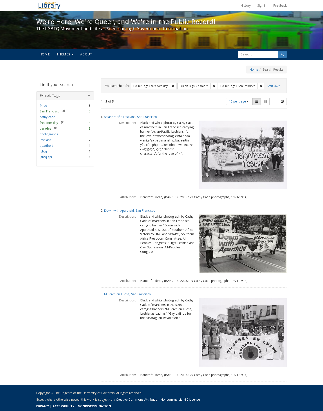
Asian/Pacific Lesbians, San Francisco (130, 117)
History (246, 5)
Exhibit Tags (50, 95)
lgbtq (43, 151)
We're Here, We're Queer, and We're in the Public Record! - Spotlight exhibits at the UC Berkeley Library (49, 5)
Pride (43, 105)
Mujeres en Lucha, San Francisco (127, 294)
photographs (49, 134)
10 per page (238, 101)
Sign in (262, 5)
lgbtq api (46, 157)
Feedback (280, 5)
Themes (63, 54)
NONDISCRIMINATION (94, 406)
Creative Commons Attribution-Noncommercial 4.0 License (158, 399)
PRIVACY (42, 406)
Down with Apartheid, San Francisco (129, 210)
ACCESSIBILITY (63, 406)
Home (45, 54)
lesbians (45, 140)
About (86, 54)
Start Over (273, 86)
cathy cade (47, 117)
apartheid (46, 145)
